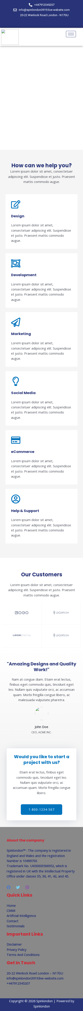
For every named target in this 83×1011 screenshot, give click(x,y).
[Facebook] (35, 23)
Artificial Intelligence (21, 915)
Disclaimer (14, 944)
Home (11, 905)
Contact (12, 921)
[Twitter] (42, 23)
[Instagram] (50, 23)
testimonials (16, 926)
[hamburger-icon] (71, 34)
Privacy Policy (16, 949)
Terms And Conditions (23, 954)
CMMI (11, 910)
